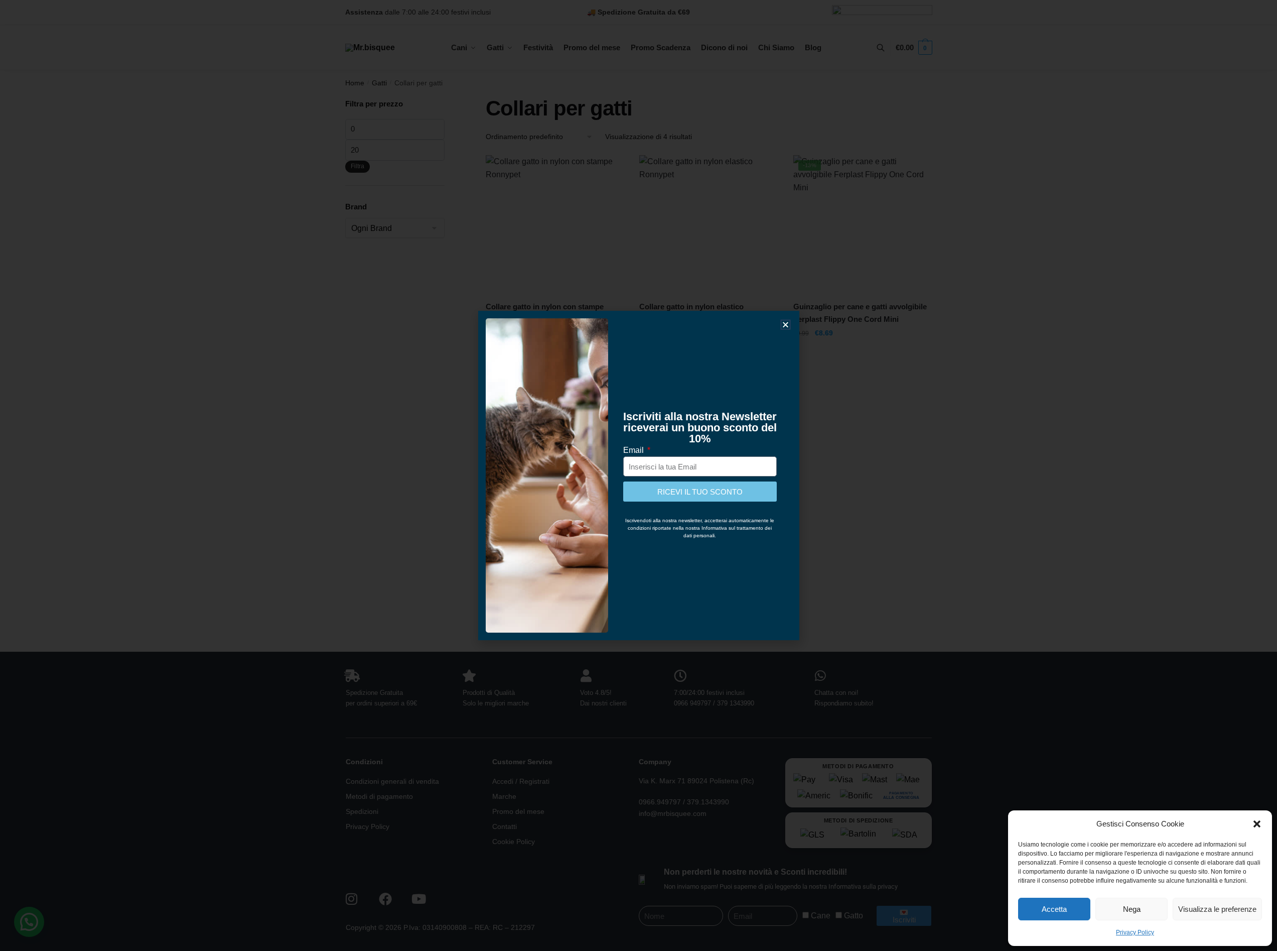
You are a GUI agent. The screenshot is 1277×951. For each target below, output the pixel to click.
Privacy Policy (1135, 932)
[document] (638, 475)
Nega (1132, 909)
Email (634, 450)
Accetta (1054, 909)
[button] (1257, 824)
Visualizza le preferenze (1217, 909)
